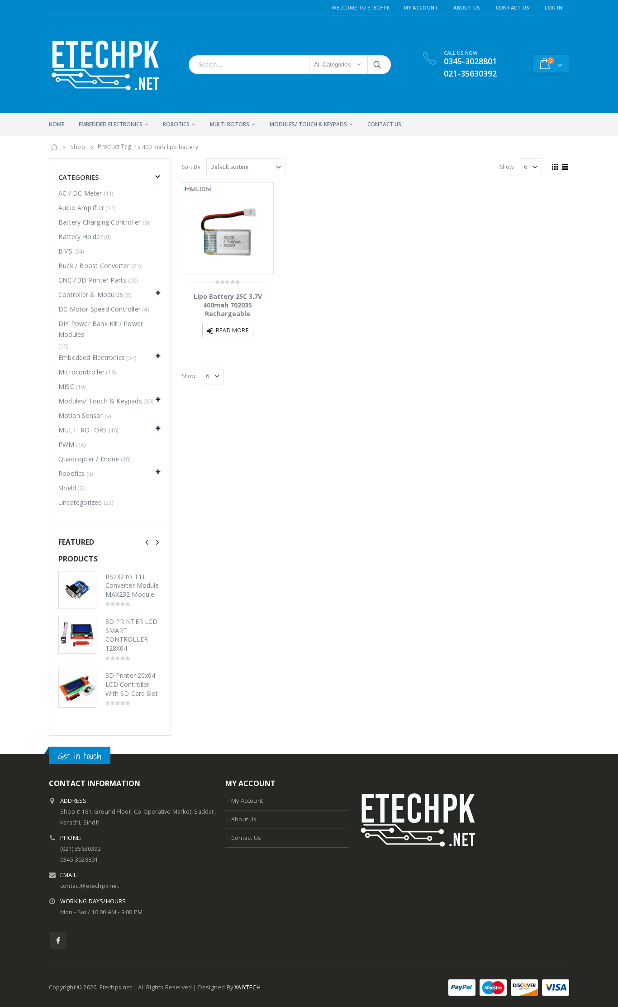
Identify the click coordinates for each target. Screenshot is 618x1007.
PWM (66, 444)
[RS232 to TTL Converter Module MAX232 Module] (77, 590)
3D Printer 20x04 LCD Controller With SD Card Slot (131, 684)
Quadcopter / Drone (88, 459)
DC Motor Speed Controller (99, 309)
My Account (421, 7)
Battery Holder (80, 236)
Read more (232, 330)
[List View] (565, 166)
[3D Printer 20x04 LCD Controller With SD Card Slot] (77, 689)
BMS (65, 251)
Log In (553, 7)
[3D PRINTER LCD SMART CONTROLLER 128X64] (77, 635)
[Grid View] (555, 166)
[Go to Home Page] (54, 147)
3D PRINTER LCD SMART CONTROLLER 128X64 (131, 634)
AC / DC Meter (80, 193)
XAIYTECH (247, 987)
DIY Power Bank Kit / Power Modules (100, 329)
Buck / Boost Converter (93, 265)
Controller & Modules (90, 294)
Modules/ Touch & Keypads (308, 124)
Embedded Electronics (111, 124)
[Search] (378, 65)
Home (56, 124)
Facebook (58, 940)
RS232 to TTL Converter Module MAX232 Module (132, 585)
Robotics (176, 124)
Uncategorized (80, 502)
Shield (67, 488)
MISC (66, 386)
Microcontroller (81, 372)
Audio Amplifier (81, 207)
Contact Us (513, 7)
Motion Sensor (80, 415)
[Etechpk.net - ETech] (105, 64)
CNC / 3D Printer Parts (92, 280)
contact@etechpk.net (89, 886)
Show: (507, 167)
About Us (466, 7)
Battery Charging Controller (99, 222)
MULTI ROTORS (229, 124)
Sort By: (192, 167)
